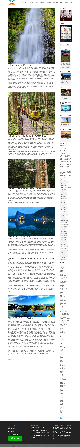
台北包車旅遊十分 (24, 69)
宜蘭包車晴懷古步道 (47, 338)
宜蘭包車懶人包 (13, 273)
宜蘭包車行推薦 (44, 245)
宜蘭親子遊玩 (26, 342)
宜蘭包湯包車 (20, 267)
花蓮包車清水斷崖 (45, 344)
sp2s (61, 264)
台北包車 (36, 2)
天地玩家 (19, 263)
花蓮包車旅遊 (12, 344)
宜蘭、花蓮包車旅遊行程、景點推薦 (20, 318)
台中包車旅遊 (62, 368)
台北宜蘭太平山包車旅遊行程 (17, 71)
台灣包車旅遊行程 (28, 328)
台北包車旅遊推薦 (31, 69)
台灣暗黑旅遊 (62, 332)
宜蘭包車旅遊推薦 (39, 75)
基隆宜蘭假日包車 (25, 140)
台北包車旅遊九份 (17, 69)
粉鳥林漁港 (14, 149)
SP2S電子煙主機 (63, 286)
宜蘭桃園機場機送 (34, 147)
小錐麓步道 (31, 342)
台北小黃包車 (19, 140)
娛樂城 (61, 372)
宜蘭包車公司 (31, 270)
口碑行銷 (61, 418)
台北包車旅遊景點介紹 (39, 69)
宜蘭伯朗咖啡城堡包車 (28, 266)
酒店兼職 (61, 292)
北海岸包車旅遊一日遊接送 (26, 324)
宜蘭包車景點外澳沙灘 (48, 194)
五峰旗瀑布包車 (38, 190)
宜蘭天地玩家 (12, 283)
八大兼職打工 (62, 266)
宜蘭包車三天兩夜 (31, 74)
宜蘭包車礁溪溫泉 (13, 76)
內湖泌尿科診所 (63, 417)
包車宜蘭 (39, 67)
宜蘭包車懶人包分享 (20, 273)
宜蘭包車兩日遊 (26, 270)
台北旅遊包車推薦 (34, 72)
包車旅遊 (46, 67)
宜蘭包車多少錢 (18, 143)
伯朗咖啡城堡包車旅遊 (46, 190)
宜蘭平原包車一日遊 (18, 340)
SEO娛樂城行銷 (63, 379)
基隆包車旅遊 (37, 329)
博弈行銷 (61, 376)
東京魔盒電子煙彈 (63, 288)
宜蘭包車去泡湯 (43, 74)
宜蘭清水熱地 (31, 340)
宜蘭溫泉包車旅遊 (21, 198)
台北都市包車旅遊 (31, 241)
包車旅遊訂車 (49, 138)
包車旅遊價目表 (26, 322)
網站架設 (61, 302)
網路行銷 (61, 299)
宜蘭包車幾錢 (34, 336)
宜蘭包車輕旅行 (27, 339)
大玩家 (47, 262)
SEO (61, 351)
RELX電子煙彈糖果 (63, 281)
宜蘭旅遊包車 (63, 254)
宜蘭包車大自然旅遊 (27, 271)
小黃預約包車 (50, 342)
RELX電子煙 (62, 268)
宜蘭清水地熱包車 (14, 198)
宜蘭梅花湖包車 (41, 147)
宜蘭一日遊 (26, 264)
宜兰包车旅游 (48, 263)
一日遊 (20, 67)
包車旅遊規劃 (42, 2)
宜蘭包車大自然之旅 (18, 75)
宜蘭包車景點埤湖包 (40, 194)
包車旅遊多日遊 (47, 238)
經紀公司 (61, 335)
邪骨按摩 (61, 386)
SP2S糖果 (62, 325)
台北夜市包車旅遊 (24, 241)
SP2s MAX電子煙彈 (63, 277)
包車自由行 (43, 68)
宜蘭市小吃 (12, 340)
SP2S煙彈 (62, 285)
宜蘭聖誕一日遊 (15, 78)
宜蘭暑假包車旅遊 (27, 147)
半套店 (61, 394)
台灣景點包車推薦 (13, 329)
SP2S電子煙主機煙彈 (64, 316)
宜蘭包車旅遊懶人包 (31, 75)
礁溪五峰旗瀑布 (13, 79)
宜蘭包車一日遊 (24, 74)
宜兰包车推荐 (43, 263)
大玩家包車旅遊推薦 (13, 263)
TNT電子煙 (62, 306)
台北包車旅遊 (10, 69)
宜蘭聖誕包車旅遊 (21, 78)
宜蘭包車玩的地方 (13, 146)
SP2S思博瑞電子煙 (63, 324)
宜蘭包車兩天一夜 (19, 270)
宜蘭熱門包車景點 (28, 198)
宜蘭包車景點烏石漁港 (37, 245)
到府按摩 (61, 408)
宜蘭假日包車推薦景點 (29, 142)
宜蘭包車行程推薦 (43, 281)
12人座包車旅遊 (33, 320)
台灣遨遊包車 (10, 446)
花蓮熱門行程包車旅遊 (44, 346)
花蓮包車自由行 (18, 346)
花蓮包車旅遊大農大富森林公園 (28, 344)
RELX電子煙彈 (62, 291)
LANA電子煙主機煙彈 (64, 313)
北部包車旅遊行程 (32, 139)
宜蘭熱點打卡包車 (47, 147)
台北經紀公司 (62, 404)
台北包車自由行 (17, 241)
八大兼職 (61, 293)
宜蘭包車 (25, 267)
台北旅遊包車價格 (27, 72)
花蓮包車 (16, 343)
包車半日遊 (63, 187)
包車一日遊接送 (29, 67)
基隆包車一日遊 (20, 329)
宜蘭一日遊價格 (31, 264)
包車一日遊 (24, 67)
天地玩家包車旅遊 (24, 263)
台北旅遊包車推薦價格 (42, 72)
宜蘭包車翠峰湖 (28, 76)
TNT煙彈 (62, 307)
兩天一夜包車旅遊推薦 (37, 321)
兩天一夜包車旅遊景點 (17, 191)
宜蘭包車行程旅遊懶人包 (17, 197)
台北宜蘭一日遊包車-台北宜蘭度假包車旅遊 (39, 430)
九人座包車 (26, 190)
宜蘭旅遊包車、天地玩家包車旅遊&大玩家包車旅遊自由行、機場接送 (31, 259)
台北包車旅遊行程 (47, 69)
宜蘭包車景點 (15, 277)
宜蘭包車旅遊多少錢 (25, 244)
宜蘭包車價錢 (12, 270)
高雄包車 (61, 369)
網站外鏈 (61, 364)
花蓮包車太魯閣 (46, 343)
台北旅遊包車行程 (23, 326)
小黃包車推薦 (39, 342)
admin (10, 67)
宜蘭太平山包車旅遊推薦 (43, 339)
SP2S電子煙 (62, 270)
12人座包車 (21, 320)
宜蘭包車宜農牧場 (31, 143)
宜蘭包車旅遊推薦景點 (40, 244)
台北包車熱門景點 (13, 325)
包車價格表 (49, 2)
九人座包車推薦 (42, 320)
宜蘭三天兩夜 (37, 140)
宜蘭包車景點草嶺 (26, 278)
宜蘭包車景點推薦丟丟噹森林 (19, 196)
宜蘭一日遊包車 (32, 140)
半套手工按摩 (62, 392)
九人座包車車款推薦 (16, 321)
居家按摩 (61, 407)
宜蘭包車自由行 (17, 281)
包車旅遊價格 (20, 322)
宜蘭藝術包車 (49, 198)
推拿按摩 (61, 331)
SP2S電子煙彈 (62, 282)
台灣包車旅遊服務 (21, 328)
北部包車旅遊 (19, 139)
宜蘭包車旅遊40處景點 (46, 273)
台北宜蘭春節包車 (51, 71)
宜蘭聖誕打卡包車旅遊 (29, 78)
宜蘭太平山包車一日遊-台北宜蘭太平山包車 (39, 428)
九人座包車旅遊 (48, 320)
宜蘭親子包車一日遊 (19, 342)
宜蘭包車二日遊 (32, 242)
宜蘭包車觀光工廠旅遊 (40, 197)
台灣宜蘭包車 (34, 328)
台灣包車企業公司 (30, 326)
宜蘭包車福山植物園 (21, 76)
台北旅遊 (36, 325)
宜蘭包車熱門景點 (46, 145)
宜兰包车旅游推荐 (19, 331)
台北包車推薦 (51, 68)
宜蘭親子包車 (12, 342)
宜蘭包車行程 (50, 245)
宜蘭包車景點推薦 (46, 75)
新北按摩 (61, 405)
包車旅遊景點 (27, 68)
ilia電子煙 (62, 273)
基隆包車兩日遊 (26, 329)
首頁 (23, 2)
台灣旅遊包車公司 (47, 328)
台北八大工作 (62, 296)
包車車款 (61, 342)
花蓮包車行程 (24, 346)
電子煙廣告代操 (63, 303)
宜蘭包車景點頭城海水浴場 (45, 278)
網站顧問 (61, 274)
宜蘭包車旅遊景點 (15, 194)
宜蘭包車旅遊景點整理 (19, 145)
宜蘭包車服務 (39, 145)
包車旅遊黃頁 (13, 324)
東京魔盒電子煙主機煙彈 (64, 320)
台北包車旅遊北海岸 (27, 240)
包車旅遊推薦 (21, 68)
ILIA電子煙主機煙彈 (63, 317)
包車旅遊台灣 (41, 238)
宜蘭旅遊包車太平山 (29, 146)
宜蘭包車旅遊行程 (26, 145)
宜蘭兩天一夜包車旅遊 (38, 142)
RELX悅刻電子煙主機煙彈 (65, 314)
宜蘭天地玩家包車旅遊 (20, 283)
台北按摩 (61, 393)
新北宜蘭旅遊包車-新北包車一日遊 (20, 65)
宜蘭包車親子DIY (25, 197)
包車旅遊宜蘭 (16, 68)
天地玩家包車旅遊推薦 (32, 263)
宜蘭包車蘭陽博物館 (35, 76)
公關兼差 (61, 357)
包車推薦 (43, 67)
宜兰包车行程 (14, 264)
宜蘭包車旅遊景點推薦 (23, 194)
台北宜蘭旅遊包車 (35, 71)
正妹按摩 (61, 396)
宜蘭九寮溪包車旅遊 (19, 266)
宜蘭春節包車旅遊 (20, 147)
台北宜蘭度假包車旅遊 (27, 71)
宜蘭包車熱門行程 (48, 196)
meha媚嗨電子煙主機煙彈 (65, 318)
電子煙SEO (62, 304)
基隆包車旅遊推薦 (44, 329)
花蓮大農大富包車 (36, 346)
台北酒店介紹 (62, 383)
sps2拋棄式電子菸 (63, 279)
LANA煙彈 (62, 289)
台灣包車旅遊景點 (13, 328)
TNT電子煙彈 (62, 347)
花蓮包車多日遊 (40, 343)
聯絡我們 (66, 2)
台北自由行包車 (50, 72)
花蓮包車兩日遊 (33, 343)
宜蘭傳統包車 (34, 266)
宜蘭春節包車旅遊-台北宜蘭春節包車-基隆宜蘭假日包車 (27, 136)
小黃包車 (35, 342)
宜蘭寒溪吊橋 (41, 76)
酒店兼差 (61, 354)
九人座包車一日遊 (32, 190)
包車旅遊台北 (51, 67)
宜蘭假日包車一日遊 (21, 142)
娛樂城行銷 (62, 378)
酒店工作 (61, 389)
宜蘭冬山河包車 (19, 333)
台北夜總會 (62, 381)
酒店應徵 (61, 356)
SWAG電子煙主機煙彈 (64, 311)
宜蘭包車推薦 (37, 143)
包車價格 (61, 339)
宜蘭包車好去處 (12, 244)
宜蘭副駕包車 (15, 267)
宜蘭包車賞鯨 (47, 197)
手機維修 (61, 416)
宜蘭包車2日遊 (30, 267)
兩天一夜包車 (23, 321)
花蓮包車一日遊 (21, 343)
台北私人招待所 (63, 327)
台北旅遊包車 (21, 72)
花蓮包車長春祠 (30, 346)
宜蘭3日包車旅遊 (21, 264)
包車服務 (31, 2)
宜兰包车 (38, 263)
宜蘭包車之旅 (37, 74)
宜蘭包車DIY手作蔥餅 (17, 74)
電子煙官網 (62, 321)
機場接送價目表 (56, 2)
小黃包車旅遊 (45, 342)
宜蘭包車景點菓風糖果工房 (35, 278)
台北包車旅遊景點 (41, 240)
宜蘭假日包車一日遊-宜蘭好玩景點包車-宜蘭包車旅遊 (26, 188)
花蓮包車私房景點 (11, 346)
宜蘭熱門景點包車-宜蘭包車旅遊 (19, 237)
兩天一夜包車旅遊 (29, 321)
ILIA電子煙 (62, 267)
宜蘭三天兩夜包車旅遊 (45, 140)
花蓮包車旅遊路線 (38, 344)
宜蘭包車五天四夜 (23, 269)
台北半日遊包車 (26, 325)
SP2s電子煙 (62, 278)
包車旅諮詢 (63, 189)
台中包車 (61, 374)
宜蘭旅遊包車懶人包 (37, 146)
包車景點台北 (37, 68)
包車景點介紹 (32, 68)
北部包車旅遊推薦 (25, 139)
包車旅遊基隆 (43, 322)
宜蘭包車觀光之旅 (32, 197)
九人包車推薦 (21, 190)
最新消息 (61, 2)
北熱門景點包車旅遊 (35, 324)
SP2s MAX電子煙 (63, 275)
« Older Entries (11, 359)
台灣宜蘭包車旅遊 (40, 328)
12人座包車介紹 (26, 320)
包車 (67, 181)
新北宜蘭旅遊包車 (42, 78)
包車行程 (61, 343)
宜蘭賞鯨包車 (36, 78)
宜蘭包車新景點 (43, 143)
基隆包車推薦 (32, 329)
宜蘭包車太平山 (24, 143)
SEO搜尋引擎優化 (63, 300)
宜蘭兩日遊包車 (49, 266)
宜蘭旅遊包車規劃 (13, 147)
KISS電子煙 (62, 271)
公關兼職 (61, 358)
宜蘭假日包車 (14, 142)
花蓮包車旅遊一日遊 (18, 344)
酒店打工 (61, 401)
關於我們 (26, 2)
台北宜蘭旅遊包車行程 (43, 71)
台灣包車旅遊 (36, 326)
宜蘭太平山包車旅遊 (34, 339)
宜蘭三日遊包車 (12, 266)
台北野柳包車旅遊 (38, 241)
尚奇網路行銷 (62, 333)
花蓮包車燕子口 (52, 344)
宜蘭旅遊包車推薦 (44, 146)
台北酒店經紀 (62, 297)
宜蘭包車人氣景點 (13, 193)
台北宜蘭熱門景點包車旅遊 (13, 72)
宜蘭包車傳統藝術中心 (30, 193)
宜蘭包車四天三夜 (49, 74)
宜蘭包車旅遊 (24, 75)
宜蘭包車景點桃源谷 (28, 196)
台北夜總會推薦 (63, 385)
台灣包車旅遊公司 (42, 326)
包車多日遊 (35, 67)
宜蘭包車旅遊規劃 (33, 145)
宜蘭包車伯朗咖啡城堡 (22, 193)
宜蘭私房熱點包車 (48, 76)
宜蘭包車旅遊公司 (16, 274)
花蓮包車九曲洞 (27, 343)
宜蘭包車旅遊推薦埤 (45, 193)
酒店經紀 (61, 295)
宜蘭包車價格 (34, 335)
